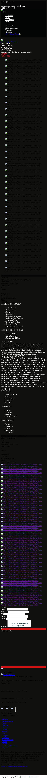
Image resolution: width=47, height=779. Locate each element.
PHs (3, 734)
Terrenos (5, 719)
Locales (5, 727)
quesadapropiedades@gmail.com (13, 6)
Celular (3, 616)
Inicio (7, 18)
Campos (5, 736)
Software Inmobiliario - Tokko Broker (14, 766)
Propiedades (9, 26)
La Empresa (9, 20)
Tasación (8, 30)
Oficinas (5, 725)
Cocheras (5, 729)
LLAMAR (9, 16)
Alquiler (8, 24)
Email (3, 619)
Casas (4, 723)
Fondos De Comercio (9, 746)
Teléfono (4, 612)
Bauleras (5, 744)
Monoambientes (7, 740)
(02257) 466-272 (9, 675)
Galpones (5, 738)
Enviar (3, 628)
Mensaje (4, 626)
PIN (2, 614)
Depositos (5, 748)
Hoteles (4, 732)
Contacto (8, 32)
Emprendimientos (11, 28)
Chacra (4, 742)
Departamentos (7, 721)
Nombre (4, 609)
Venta (7, 22)
